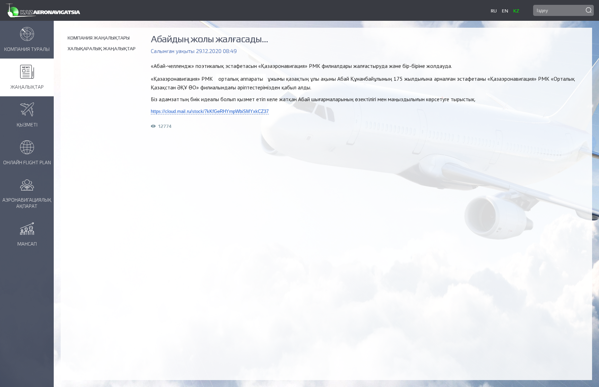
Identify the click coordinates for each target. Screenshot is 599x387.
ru (494, 11)
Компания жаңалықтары (99, 38)
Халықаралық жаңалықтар (102, 48)
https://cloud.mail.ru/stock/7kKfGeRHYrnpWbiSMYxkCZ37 (210, 111)
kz (516, 11)
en (505, 11)
